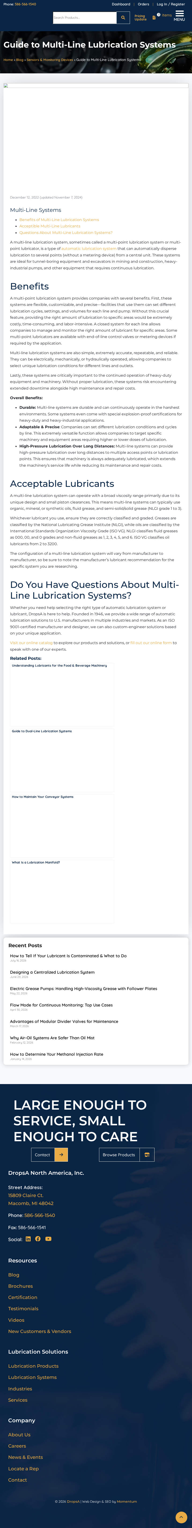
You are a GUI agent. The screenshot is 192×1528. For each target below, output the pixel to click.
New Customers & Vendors (39, 1331)
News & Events (25, 1457)
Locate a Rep (23, 1469)
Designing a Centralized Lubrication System (52, 972)
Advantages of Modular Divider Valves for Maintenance (64, 1021)
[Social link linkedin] (29, 1239)
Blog (19, 60)
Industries (20, 1389)
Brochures (20, 1286)
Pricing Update (141, 17)
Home (8, 60)
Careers (17, 1446)
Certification (22, 1297)
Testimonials (23, 1308)
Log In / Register (171, 4)
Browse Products (119, 1154)
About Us (19, 1435)
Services (17, 1400)
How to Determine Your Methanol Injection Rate (56, 1054)
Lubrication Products (33, 1366)
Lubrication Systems (32, 1377)
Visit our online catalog (31, 642)
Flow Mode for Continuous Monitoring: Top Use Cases (61, 1004)
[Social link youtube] (48, 1239)
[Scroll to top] (181, 1517)
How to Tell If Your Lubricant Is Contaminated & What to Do (68, 955)
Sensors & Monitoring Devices (50, 60)
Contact (42, 1154)
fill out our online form (151, 642)
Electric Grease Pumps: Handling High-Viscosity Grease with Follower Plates (83, 988)
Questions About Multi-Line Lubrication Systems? (66, 232)
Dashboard (121, 4)
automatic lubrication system (89, 248)
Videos (16, 1320)
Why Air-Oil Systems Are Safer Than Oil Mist (52, 1037)
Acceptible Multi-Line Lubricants (49, 226)
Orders (143, 4)
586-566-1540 (25, 4)
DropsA (73, 1501)
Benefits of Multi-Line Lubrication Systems (59, 219)
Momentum (127, 1501)
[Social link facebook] (39, 1239)
